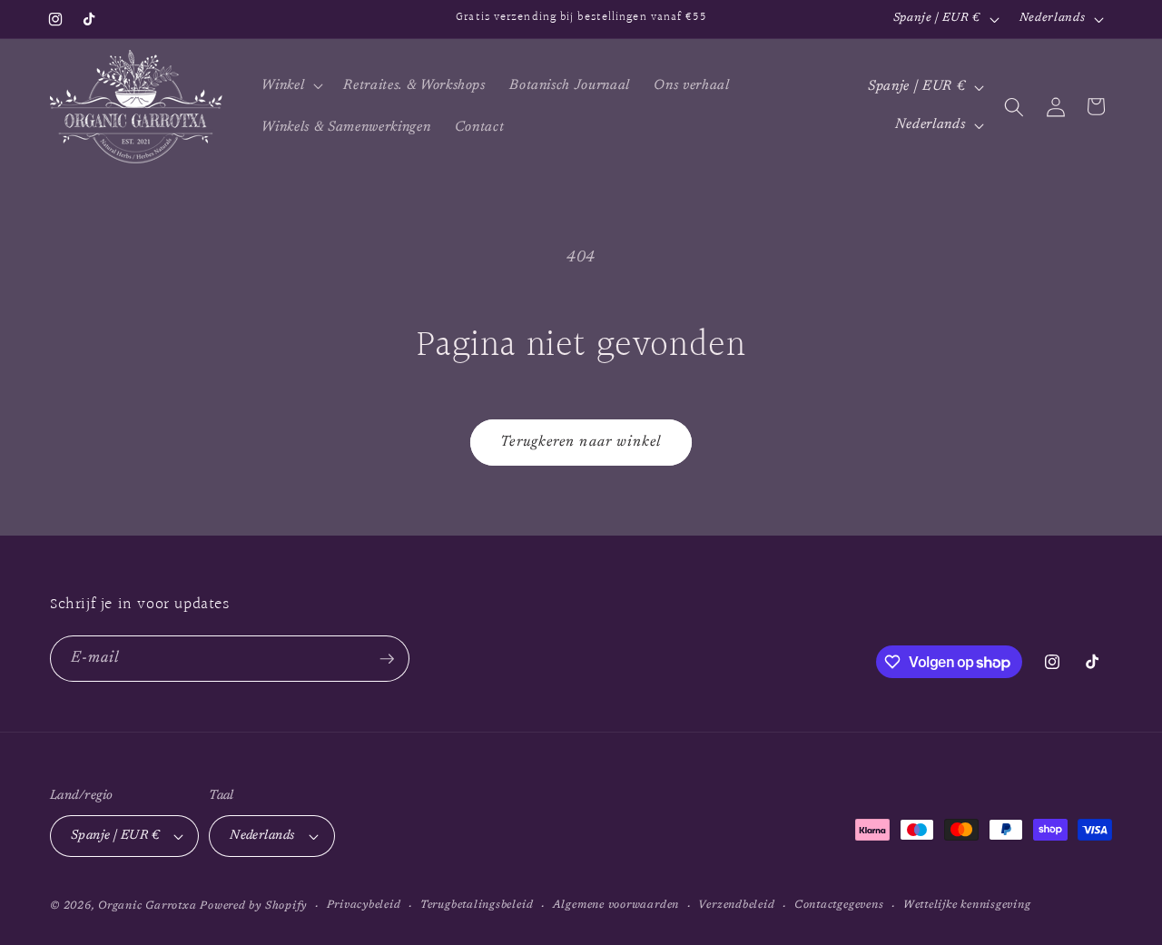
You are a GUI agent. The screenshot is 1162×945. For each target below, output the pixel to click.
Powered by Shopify (253, 906)
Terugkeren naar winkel (580, 442)
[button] (290, 86)
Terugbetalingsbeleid (476, 905)
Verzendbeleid (736, 905)
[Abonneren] (387, 659)
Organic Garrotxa (147, 906)
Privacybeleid (364, 905)
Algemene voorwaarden (616, 905)
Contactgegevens (839, 905)
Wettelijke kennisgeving (967, 905)
